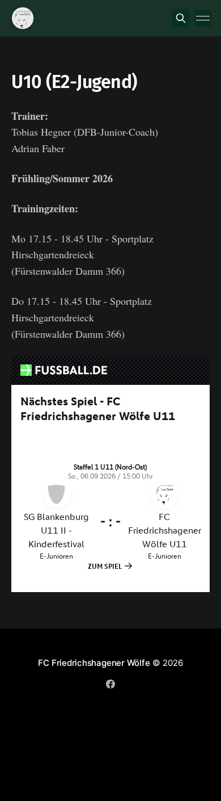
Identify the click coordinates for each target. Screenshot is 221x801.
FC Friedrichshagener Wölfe (94, 662)
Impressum (84, 705)
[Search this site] (181, 18)
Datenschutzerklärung (155, 705)
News (42, 705)
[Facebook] (110, 684)
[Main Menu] (202, 18)
